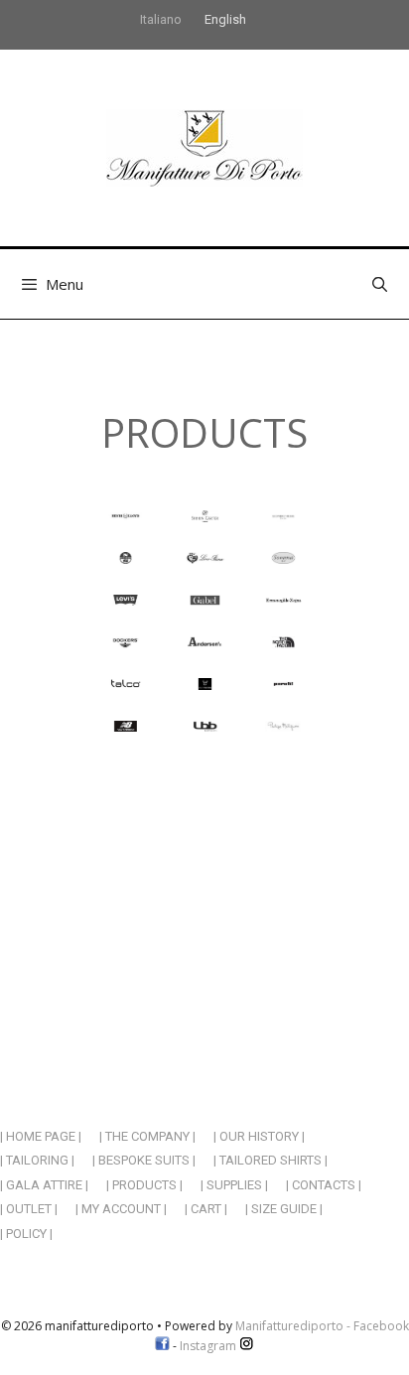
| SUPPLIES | (234, 1184)
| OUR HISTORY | (259, 1136)
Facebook (381, 1325)
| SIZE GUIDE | (284, 1208)
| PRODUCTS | (144, 1184)
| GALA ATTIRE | (44, 1184)
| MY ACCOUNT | (121, 1208)
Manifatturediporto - (294, 1325)
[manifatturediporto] (204, 146)
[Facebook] (162, 1345)
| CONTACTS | (323, 1184)
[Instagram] (246, 1345)
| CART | (206, 1208)
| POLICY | (26, 1233)
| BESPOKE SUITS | (144, 1160)
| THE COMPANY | (147, 1136)
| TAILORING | (37, 1160)
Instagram (209, 1345)
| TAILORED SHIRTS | (270, 1160)
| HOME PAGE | (40, 1136)
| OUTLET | (29, 1208)
